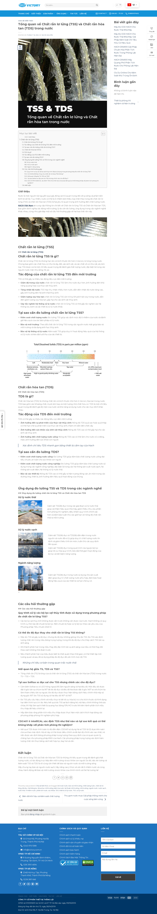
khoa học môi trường (45, 788)
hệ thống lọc (32, 788)
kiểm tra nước (59, 788)
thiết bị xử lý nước (65, 790)
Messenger (151, 39)
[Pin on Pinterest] (67, 778)
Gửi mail (151, 55)
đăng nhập (35, 814)
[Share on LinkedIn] (71, 778)
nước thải (21, 790)
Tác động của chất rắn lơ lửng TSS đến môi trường (42, 145)
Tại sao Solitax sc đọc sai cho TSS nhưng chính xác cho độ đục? (48, 178)
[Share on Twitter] (58, 778)
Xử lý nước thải (32, 162)
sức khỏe (51, 790)
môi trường (84, 788)
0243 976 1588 (30, 846)
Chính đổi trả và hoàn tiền (71, 846)
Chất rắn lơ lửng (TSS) (30, 140)
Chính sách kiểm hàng (70, 854)
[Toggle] (138, 102)
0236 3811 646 (29, 879)
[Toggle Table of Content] (102, 134)
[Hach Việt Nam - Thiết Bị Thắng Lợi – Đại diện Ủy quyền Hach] (29, 5)
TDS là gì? (27, 152)
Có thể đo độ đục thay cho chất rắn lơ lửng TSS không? (45, 174)
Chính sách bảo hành (69, 850)
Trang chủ (23, 14)
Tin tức (74, 14)
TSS (74, 790)
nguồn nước (93, 788)
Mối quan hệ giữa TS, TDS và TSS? (38, 176)
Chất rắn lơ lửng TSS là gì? (33, 142)
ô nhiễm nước (31, 790)
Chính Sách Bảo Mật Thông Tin (74, 857)
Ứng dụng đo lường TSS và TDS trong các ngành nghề (44, 160)
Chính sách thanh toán (70, 835)
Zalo (151, 47)
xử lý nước (80, 790)
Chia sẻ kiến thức (25, 21)
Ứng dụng (61, 14)
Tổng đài (151, 31)
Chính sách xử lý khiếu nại (71, 839)
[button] (2, 420)
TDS (57, 790)
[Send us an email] (28, 884)
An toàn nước (63, 786)
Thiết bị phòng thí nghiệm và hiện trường (124, 102)
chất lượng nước (89, 786)
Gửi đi (118, 877)
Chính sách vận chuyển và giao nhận (76, 842)
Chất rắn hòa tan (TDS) (32, 150)
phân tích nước (42, 790)
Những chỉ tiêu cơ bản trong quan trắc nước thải (49, 662)
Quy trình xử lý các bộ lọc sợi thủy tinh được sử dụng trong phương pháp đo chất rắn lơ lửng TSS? (59, 171)
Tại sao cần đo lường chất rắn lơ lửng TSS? (39, 147)
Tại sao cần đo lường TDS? (34, 157)
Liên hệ (83, 14)
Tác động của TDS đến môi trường (37, 155)
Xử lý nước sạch (32, 164)
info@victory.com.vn (32, 850)
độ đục (24, 788)
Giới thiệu (36, 14)
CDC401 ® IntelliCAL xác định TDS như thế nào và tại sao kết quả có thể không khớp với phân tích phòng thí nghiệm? (63, 182)
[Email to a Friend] (63, 778)
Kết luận (28, 185)
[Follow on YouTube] (37, 884)
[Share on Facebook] (54, 778)
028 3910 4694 (30, 865)
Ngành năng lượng (33, 167)
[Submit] (97, 5)
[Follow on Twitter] (24, 884)
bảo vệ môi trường (75, 786)
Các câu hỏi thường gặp (33, 169)
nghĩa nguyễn (47, 35)
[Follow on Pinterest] (33, 884)
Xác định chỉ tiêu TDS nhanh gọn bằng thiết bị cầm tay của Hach (58, 445)
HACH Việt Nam (25, 206)
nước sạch (102, 788)
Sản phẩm (48, 14)
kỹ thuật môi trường (72, 788)
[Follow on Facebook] (20, 884)
